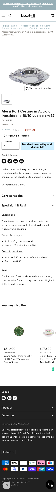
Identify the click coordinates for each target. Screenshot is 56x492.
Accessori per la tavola (14, 28)
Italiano (7, 452)
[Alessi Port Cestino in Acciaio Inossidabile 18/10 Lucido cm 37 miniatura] (7, 99)
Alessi (9, 120)
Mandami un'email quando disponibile (37, 145)
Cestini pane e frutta (40, 28)
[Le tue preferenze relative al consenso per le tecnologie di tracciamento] (53, 369)
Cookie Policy (23, 482)
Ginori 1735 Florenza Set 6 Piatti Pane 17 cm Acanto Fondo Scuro (18, 359)
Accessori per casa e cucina (36, 26)
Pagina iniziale (9, 26)
